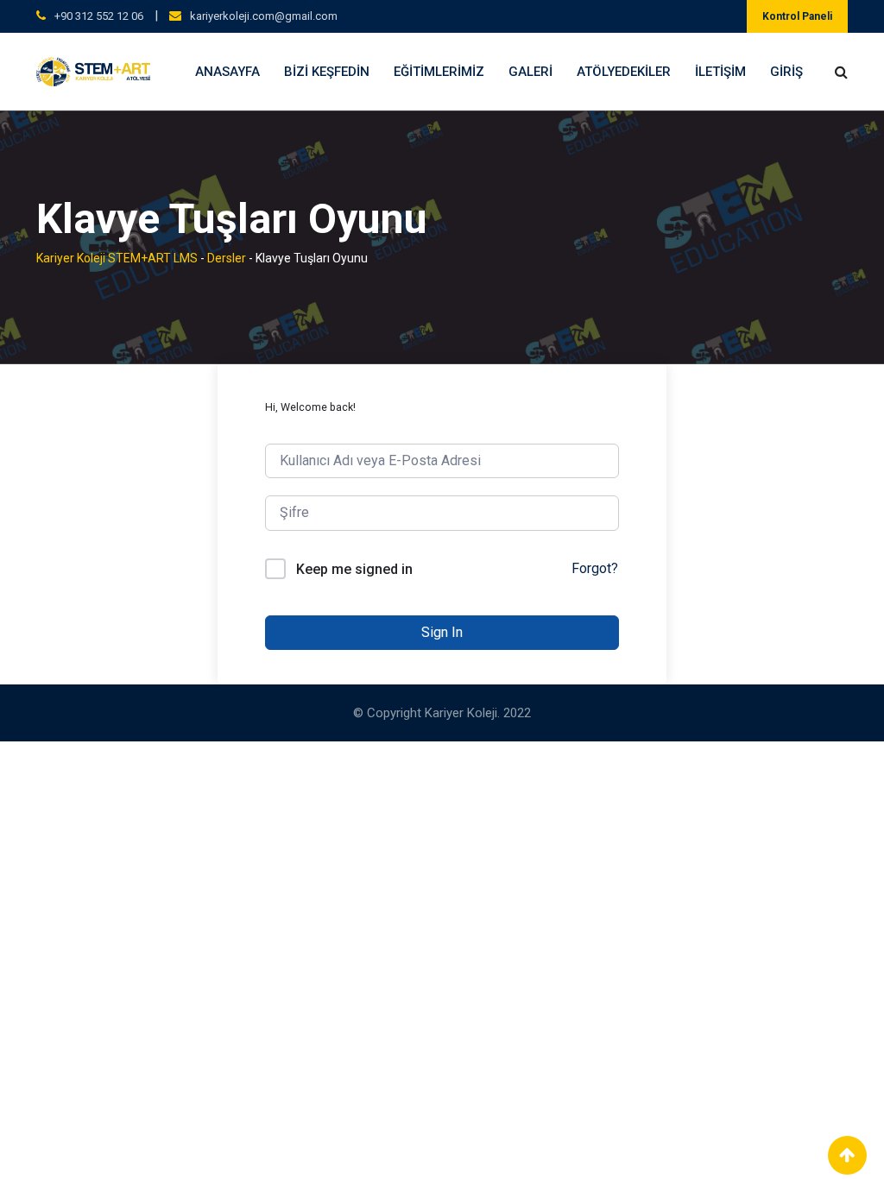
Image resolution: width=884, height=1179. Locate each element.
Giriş (786, 71)
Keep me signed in (354, 569)
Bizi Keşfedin (326, 71)
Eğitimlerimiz (439, 71)
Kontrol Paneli (797, 16)
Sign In (442, 632)
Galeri (530, 71)
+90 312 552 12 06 (98, 15)
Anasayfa (227, 71)
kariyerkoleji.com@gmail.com (264, 15)
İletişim (720, 71)
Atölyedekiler (624, 71)
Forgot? (594, 568)
